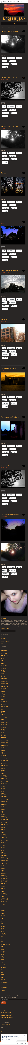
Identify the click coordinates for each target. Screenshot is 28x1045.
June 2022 (3, 711)
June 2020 (3, 750)
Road (2, 965)
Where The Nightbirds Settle (7, 1018)
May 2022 (3, 712)
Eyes (2, 941)
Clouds (2, 931)
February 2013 (4, 894)
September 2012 (4, 903)
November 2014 (4, 860)
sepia (2, 969)
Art (1, 916)
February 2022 (4, 717)
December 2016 (4, 819)
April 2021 (3, 734)
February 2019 (4, 776)
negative (3, 957)
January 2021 (4, 739)
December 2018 (4, 780)
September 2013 (4, 883)
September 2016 (4, 824)
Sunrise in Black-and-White (9, 31)
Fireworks (3, 943)
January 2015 (4, 857)
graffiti (2, 949)
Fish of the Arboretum (5, 944)
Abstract (2, 910)
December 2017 (4, 799)
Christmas (3, 926)
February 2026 (4, 650)
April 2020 (3, 753)
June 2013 (3, 888)
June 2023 (3, 691)
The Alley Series (4, 982)
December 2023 (4, 681)
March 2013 (3, 893)
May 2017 (3, 811)
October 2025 (4, 653)
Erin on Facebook (4, 1009)
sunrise (2, 975)
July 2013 (3, 886)
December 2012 (4, 898)
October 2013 (4, 881)
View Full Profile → (5, 628)
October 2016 (4, 822)
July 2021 (3, 729)
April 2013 (3, 891)
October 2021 (4, 724)
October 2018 (4, 783)
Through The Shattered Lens (7, 1017)
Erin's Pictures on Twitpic (6, 1012)
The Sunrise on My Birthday (10, 514)
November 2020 (4, 742)
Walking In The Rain (5, 988)
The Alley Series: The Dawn (10, 417)
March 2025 (3, 661)
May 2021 (3, 732)
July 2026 (3, 648)
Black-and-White (4, 921)
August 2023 (3, 688)
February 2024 (4, 678)
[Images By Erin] (14, 16)
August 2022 (3, 707)
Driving (2, 939)
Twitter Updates (5, 1022)
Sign (2, 970)
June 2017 (3, 809)
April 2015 (3, 852)
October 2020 (4, 743)
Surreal (2, 980)
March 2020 (3, 755)
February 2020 (4, 757)
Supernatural (3, 979)
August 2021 (3, 727)
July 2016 (3, 827)
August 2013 (3, 885)
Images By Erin (14, 18)
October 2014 (4, 862)
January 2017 (4, 817)
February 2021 (4, 737)
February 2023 (4, 698)
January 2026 (4, 652)
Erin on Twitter (4, 1010)
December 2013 (4, 878)
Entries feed (3, 1032)
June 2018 (3, 789)
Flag (2, 946)
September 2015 (4, 844)
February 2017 (4, 816)
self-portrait (3, 967)
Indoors (2, 954)
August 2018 (3, 786)
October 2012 (4, 901)
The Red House (4, 984)
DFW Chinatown (4, 934)
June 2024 (3, 671)
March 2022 (3, 716)
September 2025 (4, 655)
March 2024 (3, 676)
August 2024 (3, 668)
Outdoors (3, 961)
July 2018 (3, 788)
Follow (3, 1002)
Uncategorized (4, 987)
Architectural (3, 915)
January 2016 (4, 837)
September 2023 (4, 686)
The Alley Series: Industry (9, 368)
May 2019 (3, 771)
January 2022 (4, 719)
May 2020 (3, 752)
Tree (2, 985)
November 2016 (4, 821)
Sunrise (3, 173)
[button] (13, 284)
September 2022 (4, 706)
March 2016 (3, 834)
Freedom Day (4, 640)
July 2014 (3, 866)
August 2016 (3, 825)
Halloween (3, 951)
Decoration (3, 933)
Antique (2, 913)
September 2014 (4, 863)
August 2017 (3, 806)
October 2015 (4, 842)
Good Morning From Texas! (9, 270)
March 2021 (3, 735)
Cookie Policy (7, 1039)
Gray (2, 643)
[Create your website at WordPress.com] (14, 1)
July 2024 (3, 670)
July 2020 (3, 748)
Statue (2, 974)
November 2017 (4, 801)
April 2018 (3, 793)
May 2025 (3, 658)
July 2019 (3, 768)
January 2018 (4, 798)
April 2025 (3, 660)
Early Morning (4, 638)
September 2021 (4, 725)
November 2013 (4, 880)
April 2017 (3, 812)
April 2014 (3, 871)
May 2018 (3, 791)
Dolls (2, 938)
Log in (2, 1031)
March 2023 (3, 696)
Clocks (2, 928)
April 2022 (3, 714)
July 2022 (3, 709)
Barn (2, 918)
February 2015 (4, 855)
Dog (2, 936)
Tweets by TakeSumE (5, 1024)
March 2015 (3, 853)
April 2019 (3, 773)
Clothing (2, 929)
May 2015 (3, 850)
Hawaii (2, 952)
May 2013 (3, 889)
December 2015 (4, 839)
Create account (4, 1029)
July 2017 (3, 807)
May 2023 (3, 693)
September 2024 (4, 666)
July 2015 (3, 847)
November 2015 (4, 840)
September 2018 (4, 784)
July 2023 (3, 689)
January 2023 (4, 699)
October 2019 (4, 763)
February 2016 (4, 835)
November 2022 (4, 702)
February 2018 (4, 796)
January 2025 (4, 663)
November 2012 (4, 899)
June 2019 (3, 770)
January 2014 (4, 876)
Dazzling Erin (3, 618)
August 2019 (3, 766)
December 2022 (4, 701)
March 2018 (3, 794)
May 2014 (3, 870)
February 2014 (4, 875)
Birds (2, 920)
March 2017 (3, 814)
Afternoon (3, 636)
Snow (2, 972)
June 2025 (3, 657)
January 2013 (4, 896)
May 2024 (3, 673)
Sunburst (4, 319)
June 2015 (3, 848)
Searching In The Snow (5, 641)
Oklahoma (3, 959)
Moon (2, 956)
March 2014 (3, 873)
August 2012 (3, 904)
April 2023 (3, 694)
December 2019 (4, 760)
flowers (2, 947)
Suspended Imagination (6, 1015)
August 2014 (3, 865)
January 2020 (4, 758)
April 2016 (3, 832)
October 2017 (4, 803)
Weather (3, 990)
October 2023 (4, 684)
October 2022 (4, 704)
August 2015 (3, 845)
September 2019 (4, 765)
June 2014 (3, 868)
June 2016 (3, 829)
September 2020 (4, 745)
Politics (2, 962)
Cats (2, 923)
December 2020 (4, 740)
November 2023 (4, 683)
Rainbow (3, 964)
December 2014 (4, 858)
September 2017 (4, 804)
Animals (2, 911)
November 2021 (4, 722)
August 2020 (3, 747)
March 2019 (3, 775)
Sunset (2, 977)
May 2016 (3, 830)
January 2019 (4, 778)
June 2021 (3, 730)
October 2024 (4, 665)
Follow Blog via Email (6, 994)
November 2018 (4, 781)
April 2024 (3, 675)
